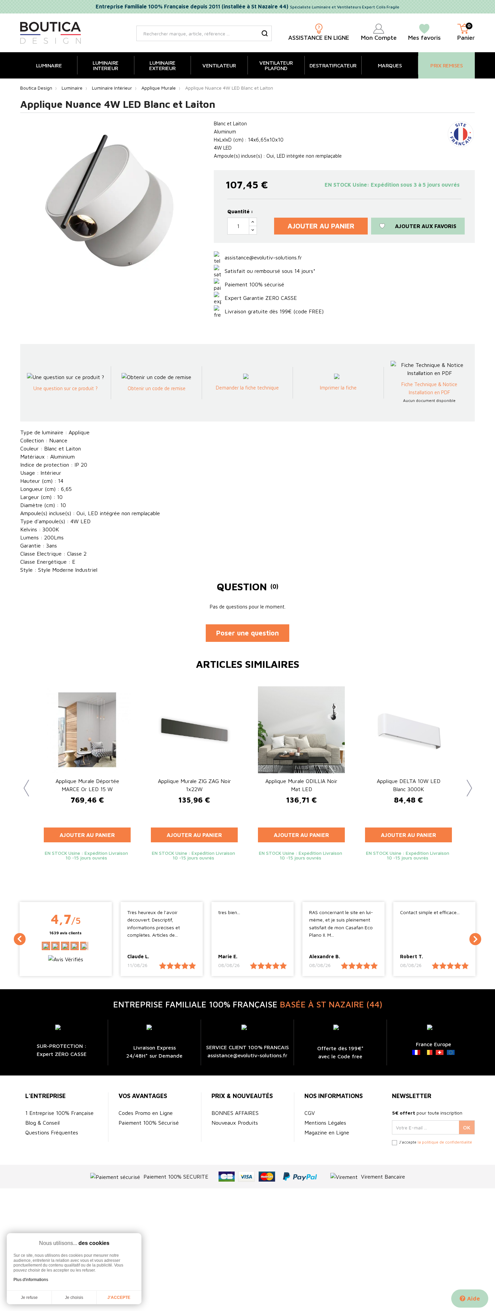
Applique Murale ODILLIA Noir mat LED (301, 785)
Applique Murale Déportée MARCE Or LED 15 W (87, 785)
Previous (23, 783)
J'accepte (118, 1297)
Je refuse (29, 1297)
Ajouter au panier (321, 226)
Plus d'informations (30, 1279)
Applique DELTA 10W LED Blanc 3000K (408, 785)
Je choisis (74, 1297)
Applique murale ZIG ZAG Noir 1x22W (194, 785)
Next (466, 783)
